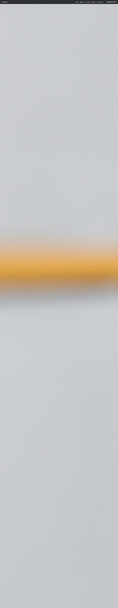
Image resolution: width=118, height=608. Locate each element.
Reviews (93, 2)
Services (82, 2)
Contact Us (100, 2)
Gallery (88, 2)
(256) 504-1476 (111, 2)
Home (76, 2)
